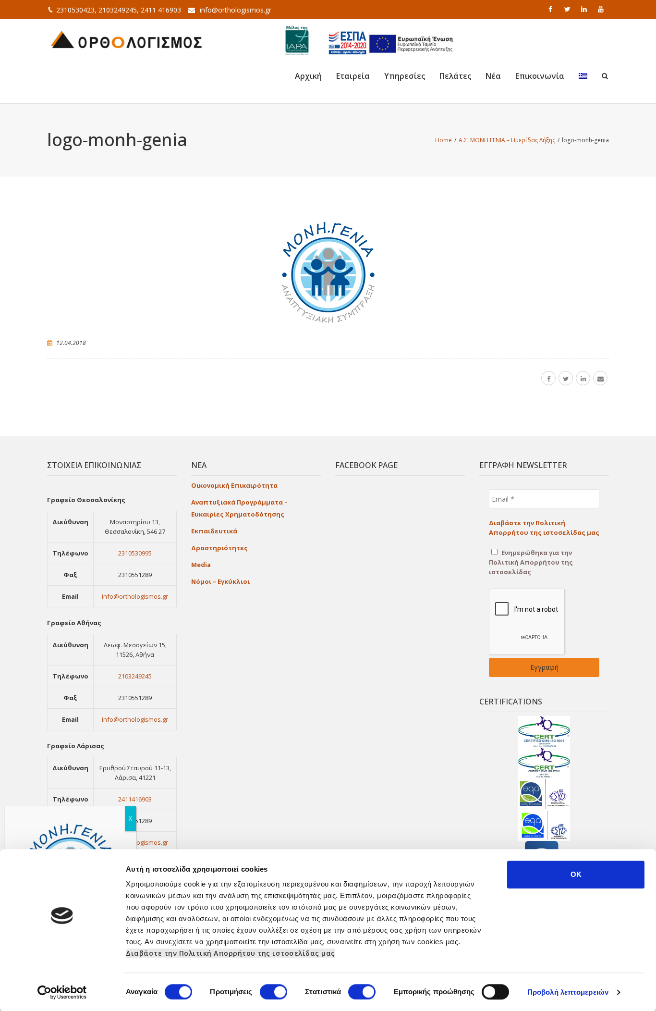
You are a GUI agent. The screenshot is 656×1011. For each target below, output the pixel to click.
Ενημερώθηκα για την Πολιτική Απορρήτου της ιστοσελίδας (531, 562)
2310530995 (135, 553)
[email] (600, 378)
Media (201, 564)
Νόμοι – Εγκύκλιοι (220, 581)
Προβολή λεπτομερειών (567, 992)
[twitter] (568, 9)
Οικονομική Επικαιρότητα (234, 485)
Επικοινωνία (539, 76)
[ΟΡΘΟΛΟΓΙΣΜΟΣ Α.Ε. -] (126, 38)
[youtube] (602, 9)
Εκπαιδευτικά (214, 531)
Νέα (493, 76)
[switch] (273, 991)
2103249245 (135, 676)
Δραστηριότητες (219, 547)
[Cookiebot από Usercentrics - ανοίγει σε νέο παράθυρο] (62, 992)
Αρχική (308, 76)
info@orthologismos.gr (235, 9)
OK (576, 874)
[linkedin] (585, 9)
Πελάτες (455, 76)
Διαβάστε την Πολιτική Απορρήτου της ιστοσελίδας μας (230, 953)
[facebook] (551, 9)
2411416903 (135, 799)
